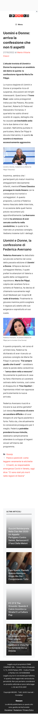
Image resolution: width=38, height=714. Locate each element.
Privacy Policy (28, 710)
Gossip (9, 454)
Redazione (18, 710)
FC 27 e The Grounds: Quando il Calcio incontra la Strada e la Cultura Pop (18, 609)
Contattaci (19, 695)
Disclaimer (8, 710)
